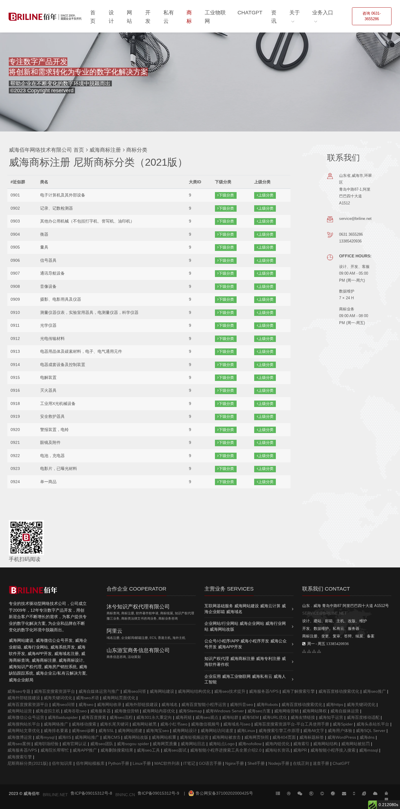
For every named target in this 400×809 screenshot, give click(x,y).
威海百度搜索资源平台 (54, 691)
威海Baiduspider (63, 717)
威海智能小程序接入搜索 (332, 750)
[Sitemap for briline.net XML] (319, 651)
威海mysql (44, 737)
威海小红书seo (173, 724)
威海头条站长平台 (372, 724)
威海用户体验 (340, 730)
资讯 (273, 17)
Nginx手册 (234, 763)
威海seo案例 (18, 743)
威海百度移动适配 (363, 717)
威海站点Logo (222, 743)
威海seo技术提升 (229, 691)
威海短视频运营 (194, 737)
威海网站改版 (136, 737)
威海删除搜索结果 (116, 750)
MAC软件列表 (167, 763)
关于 (294, 13)
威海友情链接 (302, 717)
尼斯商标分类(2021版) (27, 763)
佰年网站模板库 (90, 763)
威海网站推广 (87, 737)
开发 (148, 17)
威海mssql (368, 750)
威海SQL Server (370, 730)
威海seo (85, 704)
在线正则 (301, 763)
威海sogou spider (133, 743)
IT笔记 (189, 763)
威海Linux (246, 730)
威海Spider (343, 724)
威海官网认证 (74, 743)
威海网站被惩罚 (355, 743)
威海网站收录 (109, 704)
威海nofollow (249, 743)
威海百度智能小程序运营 (203, 704)
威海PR (300, 750)
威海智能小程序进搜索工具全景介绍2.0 (225, 750)
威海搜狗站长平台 (23, 724)
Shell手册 (256, 763)
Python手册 (118, 763)
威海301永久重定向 (154, 717)
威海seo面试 (175, 750)
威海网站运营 (19, 711)
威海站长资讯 (277, 750)
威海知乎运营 (331, 717)
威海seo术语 (87, 697)
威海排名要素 (56, 730)
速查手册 (321, 763)
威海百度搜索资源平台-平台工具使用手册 (291, 724)
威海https (334, 704)
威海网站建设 (162, 691)
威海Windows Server (225, 711)
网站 (129, 17)
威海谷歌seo (75, 711)
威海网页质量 (165, 743)
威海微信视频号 (205, 724)
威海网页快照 (256, 737)
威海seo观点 (206, 717)
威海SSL (106, 730)
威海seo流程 (121, 717)
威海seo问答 (134, 691)
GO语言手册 (210, 763)
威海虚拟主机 (47, 711)
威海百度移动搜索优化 (338, 691)
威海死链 (183, 717)
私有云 (168, 17)
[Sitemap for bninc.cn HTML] (304, 651)
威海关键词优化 (58, 697)
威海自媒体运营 (344, 711)
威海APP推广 (85, 750)
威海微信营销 (126, 711)
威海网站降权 (314, 711)
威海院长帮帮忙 (54, 750)
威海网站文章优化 (23, 730)
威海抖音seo (241, 704)
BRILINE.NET (55, 794)
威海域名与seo (236, 724)
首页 (92, 17)
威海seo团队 (101, 743)
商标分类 (136, 150)
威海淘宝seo (157, 730)
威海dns (367, 737)
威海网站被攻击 (226, 737)
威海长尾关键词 (114, 724)
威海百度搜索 (93, 717)
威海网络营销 (286, 711)
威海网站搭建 (130, 730)
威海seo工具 (148, 750)
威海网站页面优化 (118, 697)
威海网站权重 (164, 737)
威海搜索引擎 (19, 757)
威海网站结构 (325, 743)
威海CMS (111, 737)
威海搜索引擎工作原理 (279, 730)
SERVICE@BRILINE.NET (324, 613)
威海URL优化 (274, 717)
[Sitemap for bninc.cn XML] (314, 651)
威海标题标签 (311, 737)
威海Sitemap (190, 711)
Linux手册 (142, 763)
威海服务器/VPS (263, 691)
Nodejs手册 (278, 763)
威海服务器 (100, 711)
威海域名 (169, 704)
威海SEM (250, 717)
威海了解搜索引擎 (298, 691)
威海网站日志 (193, 743)
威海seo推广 (374, 691)
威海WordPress (341, 737)
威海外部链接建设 (23, 697)
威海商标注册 (104, 150)
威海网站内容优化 (158, 711)
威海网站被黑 (144, 724)
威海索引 (301, 743)
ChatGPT (249, 13)
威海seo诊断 (83, 730)
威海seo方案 (259, 711)
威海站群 (230, 717)
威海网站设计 (184, 730)
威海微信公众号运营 (25, 717)
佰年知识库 (62, 763)
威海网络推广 (56, 724)
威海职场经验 (46, 743)
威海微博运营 (19, 737)
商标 (189, 17)
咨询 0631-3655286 (372, 16)
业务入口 (322, 13)
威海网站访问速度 (217, 730)
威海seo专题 (18, 691)
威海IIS (64, 737)
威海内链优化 (277, 743)
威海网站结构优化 (194, 691)
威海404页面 (284, 737)
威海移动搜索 (84, 724)
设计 (111, 17)
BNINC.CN (125, 794)
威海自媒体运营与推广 (98, 691)
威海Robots (267, 704)
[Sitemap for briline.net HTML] (309, 651)
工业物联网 (215, 17)
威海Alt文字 (313, 730)
